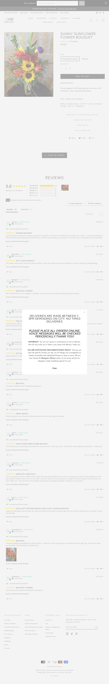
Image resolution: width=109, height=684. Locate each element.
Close (54, 368)
